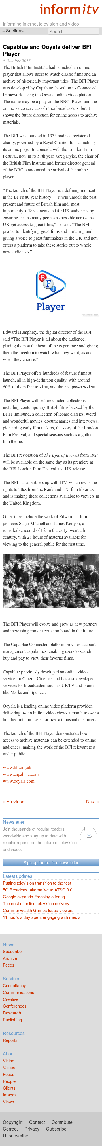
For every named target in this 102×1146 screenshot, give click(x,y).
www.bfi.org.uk (17, 767)
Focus (8, 1074)
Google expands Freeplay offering (34, 896)
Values (9, 1067)
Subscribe (12, 951)
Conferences (15, 1006)
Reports (10, 1040)
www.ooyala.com (18, 781)
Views (8, 1101)
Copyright (12, 1122)
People (9, 1081)
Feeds (8, 965)
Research (12, 1013)
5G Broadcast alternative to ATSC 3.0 (37, 890)
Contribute (62, 1122)
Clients (9, 1088)
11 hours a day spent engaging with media (41, 917)
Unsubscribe (15, 1135)
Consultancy (14, 985)
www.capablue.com (21, 774)
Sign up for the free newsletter (51, 862)
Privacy (31, 1129)
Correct (10, 1129)
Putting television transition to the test (37, 883)
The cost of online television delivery (36, 903)
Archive (10, 958)
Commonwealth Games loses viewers (38, 910)
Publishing (12, 1019)
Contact (37, 1122)
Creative (10, 999)
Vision (8, 1060)
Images (10, 1095)
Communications (18, 992)
